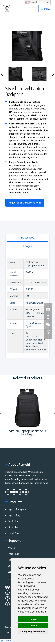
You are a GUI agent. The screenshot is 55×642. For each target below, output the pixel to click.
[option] (27, 46)
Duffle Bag (13, 521)
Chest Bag (13, 533)
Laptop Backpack (17, 509)
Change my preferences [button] (33, 631)
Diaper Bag (13, 527)
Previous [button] (2, 74)
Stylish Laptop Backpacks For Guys (27, 432)
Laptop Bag (14, 515)
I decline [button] (33, 625)
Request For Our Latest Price (25, 202)
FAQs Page (13, 553)
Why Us (11, 547)
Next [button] (53, 74)
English (33, 2)
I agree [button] (33, 619)
